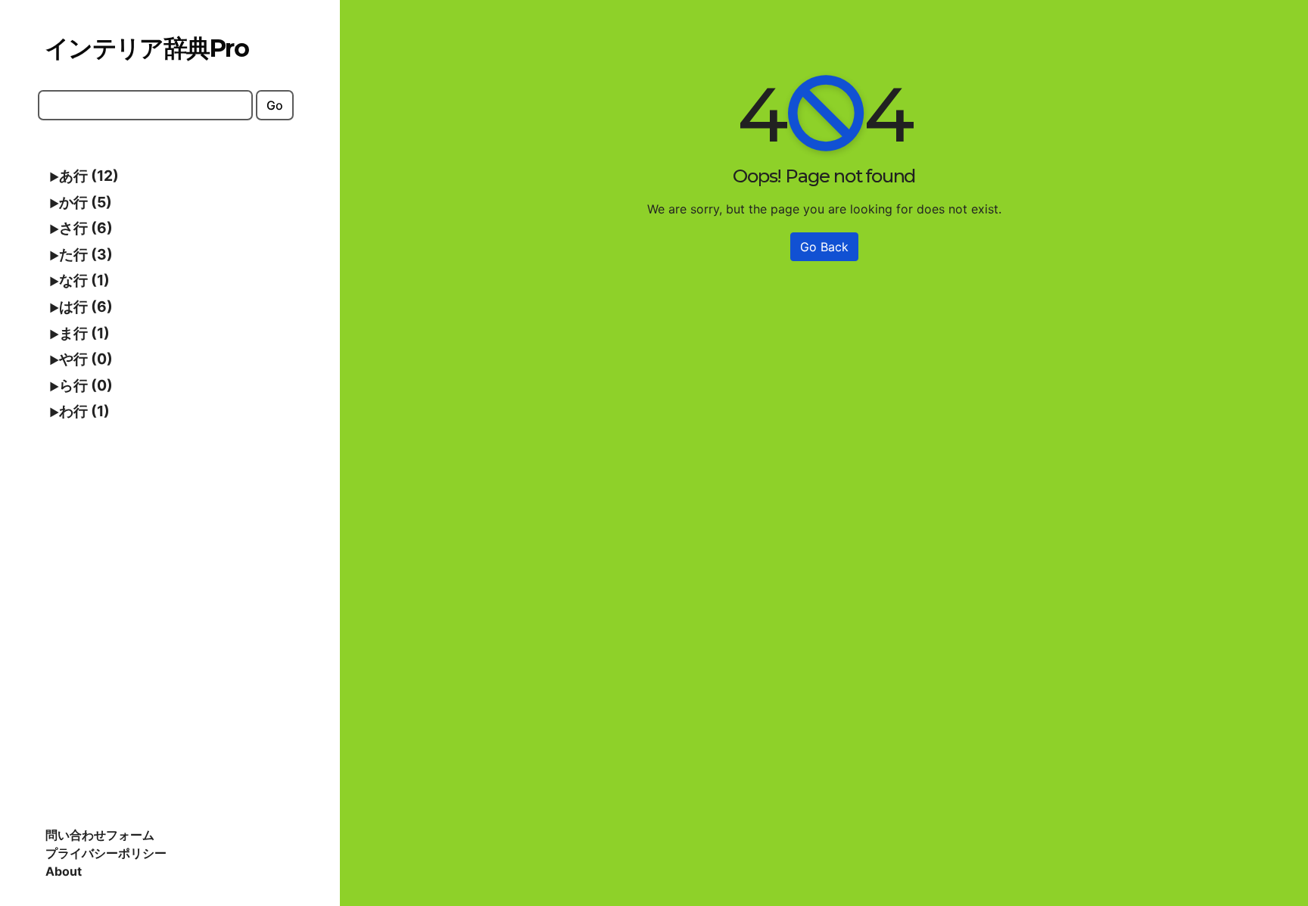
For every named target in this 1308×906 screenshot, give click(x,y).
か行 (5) (85, 202)
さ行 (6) (86, 228)
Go (274, 105)
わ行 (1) (84, 411)
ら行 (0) (86, 385)
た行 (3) (86, 254)
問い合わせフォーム (99, 834)
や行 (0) (86, 359)
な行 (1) (84, 280)
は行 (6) (86, 306)
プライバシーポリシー (106, 853)
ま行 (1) (84, 333)
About (63, 871)
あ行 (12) (89, 176)
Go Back (824, 246)
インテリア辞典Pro (146, 48)
